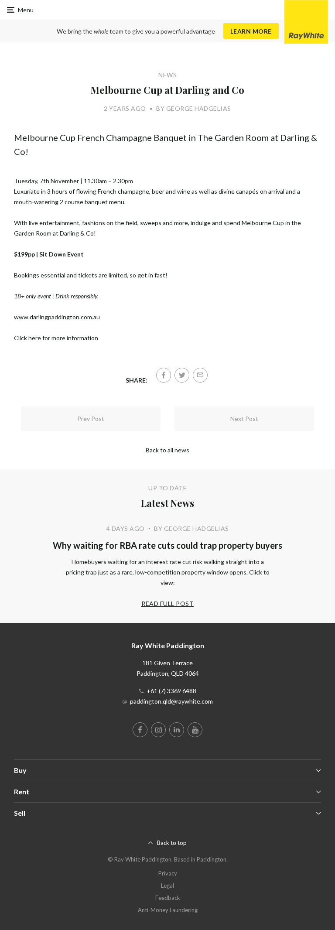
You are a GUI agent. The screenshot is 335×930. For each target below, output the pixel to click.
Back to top (172, 842)
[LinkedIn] (176, 729)
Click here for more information (56, 338)
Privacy (167, 873)
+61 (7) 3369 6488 (171, 690)
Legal (167, 885)
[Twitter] (181, 375)
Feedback (167, 897)
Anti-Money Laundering (168, 909)
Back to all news (167, 450)
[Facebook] (163, 375)
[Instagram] (158, 729)
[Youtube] (195, 729)
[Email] (200, 375)
